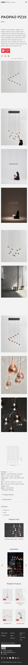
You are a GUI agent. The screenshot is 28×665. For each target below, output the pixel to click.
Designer (3, 635)
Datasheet (6, 515)
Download (22, 637)
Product (12, 633)
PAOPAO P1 (7, 603)
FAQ (21, 639)
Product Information (18, 58)
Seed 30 (12, 638)
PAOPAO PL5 (7, 623)
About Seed (4, 633)
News (11, 635)
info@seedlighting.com (9, 652)
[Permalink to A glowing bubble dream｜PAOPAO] (14, 530)
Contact (5, 654)
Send (3, 648)
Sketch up (6, 510)
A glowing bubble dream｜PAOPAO (14, 539)
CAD (5, 512)
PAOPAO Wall (20, 623)
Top (25, 661)
